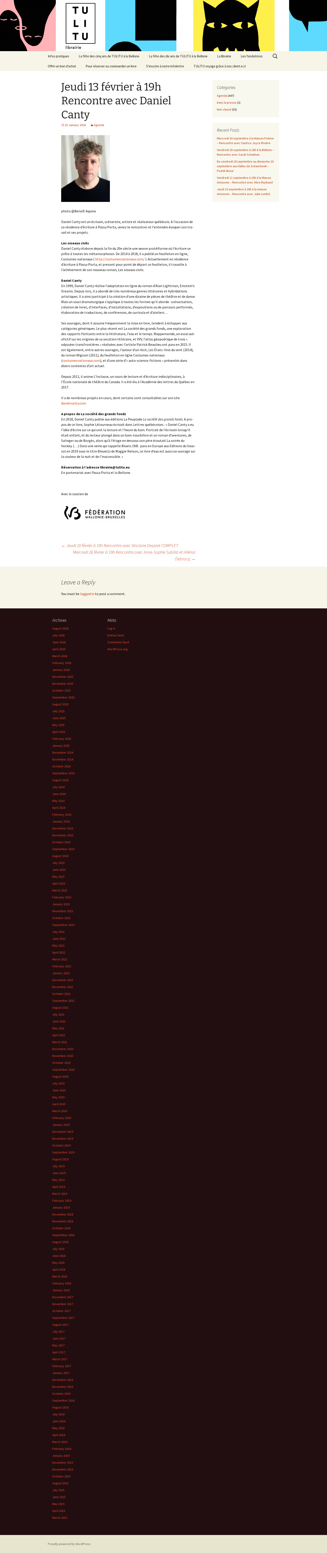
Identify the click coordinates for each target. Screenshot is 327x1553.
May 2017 (58, 1345)
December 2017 (62, 1297)
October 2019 (61, 1145)
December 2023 (62, 828)
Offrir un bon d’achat (62, 66)
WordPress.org (117, 649)
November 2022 (62, 911)
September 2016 (63, 1400)
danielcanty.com (73, 403)
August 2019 (60, 1159)
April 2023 (58, 883)
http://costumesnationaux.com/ (120, 259)
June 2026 (59, 642)
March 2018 (59, 1276)
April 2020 (58, 1104)
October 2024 (61, 766)
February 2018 (61, 1283)
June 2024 (59, 794)
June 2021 (59, 1021)
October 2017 (61, 1311)
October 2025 (61, 690)
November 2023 (62, 835)
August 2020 (60, 1076)
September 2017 (63, 1318)
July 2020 (58, 1083)
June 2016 (59, 1421)
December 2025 (62, 677)
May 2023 (58, 877)
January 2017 (61, 1373)
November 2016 (62, 1387)
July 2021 (58, 1014)
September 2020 (63, 1070)
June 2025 (59, 718)
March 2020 (59, 1111)
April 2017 (58, 1352)
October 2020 (61, 1063)
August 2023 (60, 856)
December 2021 (62, 980)
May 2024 (58, 801)
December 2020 (62, 1049)
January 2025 (61, 746)
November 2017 (62, 1304)
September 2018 (63, 1235)
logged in (87, 593)
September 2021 (63, 1001)
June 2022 (59, 939)
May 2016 (58, 1428)
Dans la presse (226, 103)
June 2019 (59, 1173)
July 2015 (58, 1490)
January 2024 (61, 821)
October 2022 (61, 918)
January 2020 (61, 1125)
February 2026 (61, 663)
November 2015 (62, 1469)
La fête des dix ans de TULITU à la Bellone (178, 56)
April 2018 (58, 1269)
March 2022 (59, 959)
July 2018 (58, 1249)
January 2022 (61, 973)
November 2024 (62, 759)
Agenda (99, 125)
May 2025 (58, 725)
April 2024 (58, 808)
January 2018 (61, 1290)
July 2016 (58, 1414)
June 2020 (59, 1090)
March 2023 (59, 890)
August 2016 (60, 1407)
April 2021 (58, 1035)
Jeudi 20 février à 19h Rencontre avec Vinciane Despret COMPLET (119, 545)
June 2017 (59, 1338)
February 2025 (61, 739)
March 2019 (59, 1194)
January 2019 (61, 1207)
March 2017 (59, 1359)
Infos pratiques (58, 56)
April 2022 (58, 952)
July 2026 (58, 635)
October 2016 (61, 1394)
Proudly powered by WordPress (69, 1544)
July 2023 (58, 863)
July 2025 (58, 711)
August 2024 (60, 780)
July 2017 (58, 1332)
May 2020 (58, 1097)
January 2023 (61, 904)
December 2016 (62, 1380)
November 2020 (62, 1056)
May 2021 (58, 1028)
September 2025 (63, 697)
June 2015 (59, 1497)
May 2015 (58, 1504)
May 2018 (58, 1263)
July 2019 (58, 1166)
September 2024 (63, 773)
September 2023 (63, 849)
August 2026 (60, 628)
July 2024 (58, 787)
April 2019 (58, 1187)
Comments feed (118, 642)
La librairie (224, 56)
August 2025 (60, 704)
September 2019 (63, 1152)
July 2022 (58, 932)
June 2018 (59, 1256)
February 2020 (61, 1118)
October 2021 (61, 994)
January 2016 (61, 1456)
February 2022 (61, 966)
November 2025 (62, 684)
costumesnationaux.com (81, 360)
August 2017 (60, 1325)
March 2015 (59, 1518)
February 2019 (61, 1201)
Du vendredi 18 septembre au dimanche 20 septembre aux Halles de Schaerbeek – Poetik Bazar (245, 166)
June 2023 (59, 870)
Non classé (224, 109)
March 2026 (59, 656)
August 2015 (60, 1483)
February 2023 (61, 897)
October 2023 (61, 842)
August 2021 (60, 1008)
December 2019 (62, 1132)
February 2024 (61, 815)
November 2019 (62, 1139)
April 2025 (58, 732)
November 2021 (62, 987)
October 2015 (61, 1476)
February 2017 (61, 1366)
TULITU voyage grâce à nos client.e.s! (220, 66)
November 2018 (62, 1221)
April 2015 (58, 1511)
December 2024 (62, 752)
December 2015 (62, 1462)
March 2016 (59, 1442)
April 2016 (58, 1435)
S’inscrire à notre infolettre (165, 66)
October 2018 (61, 1228)
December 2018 (62, 1214)
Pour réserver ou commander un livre (111, 66)
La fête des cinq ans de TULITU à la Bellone (109, 56)
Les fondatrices (252, 56)
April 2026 (58, 649)
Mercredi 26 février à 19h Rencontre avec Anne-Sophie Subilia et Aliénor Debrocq (134, 555)
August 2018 (60, 1242)
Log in (111, 628)
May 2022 (58, 945)
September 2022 (63, 925)
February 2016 (61, 1449)
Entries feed (115, 635)
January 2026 (61, 670)
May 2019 (58, 1180)
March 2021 (59, 1042)
